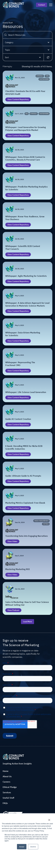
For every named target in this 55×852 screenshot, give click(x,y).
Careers (6, 781)
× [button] (49, 819)
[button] (27, 42)
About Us (7, 776)
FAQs (5, 803)
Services (7, 792)
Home (5, 771)
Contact (41, 5)
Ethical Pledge (10, 787)
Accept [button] (21, 846)
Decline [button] (33, 846)
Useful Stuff (8, 797)
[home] (13, 5)
